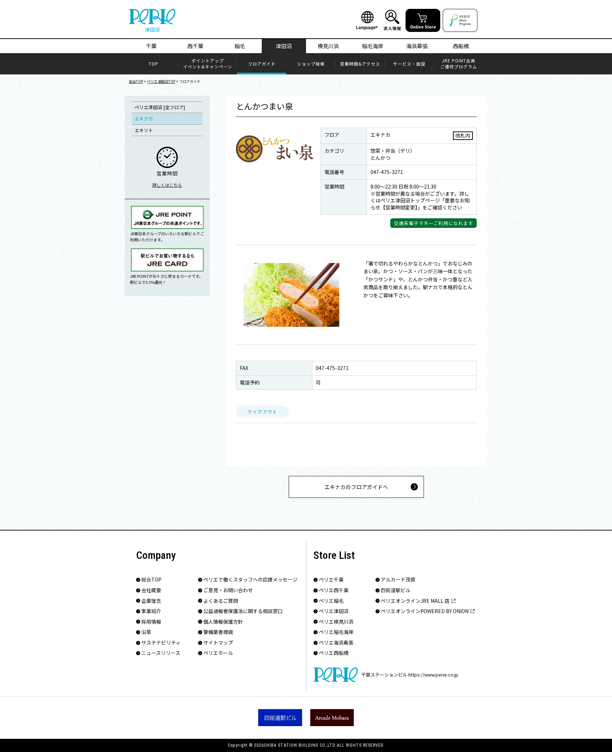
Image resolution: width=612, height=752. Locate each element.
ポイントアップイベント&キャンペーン (207, 63)
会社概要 (151, 590)
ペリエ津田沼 (333, 611)
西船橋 (461, 46)
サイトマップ (218, 642)
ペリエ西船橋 (333, 653)
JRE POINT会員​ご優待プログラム (458, 63)
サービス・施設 (409, 64)
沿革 (146, 632)
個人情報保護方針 (223, 621)
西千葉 (195, 46)
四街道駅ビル (395, 590)
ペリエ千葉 (331, 579)
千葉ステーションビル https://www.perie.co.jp (409, 674)
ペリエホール (218, 653)
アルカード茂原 (398, 579)
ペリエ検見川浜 (336, 621)
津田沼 (284, 46)
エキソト (144, 130)
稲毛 (239, 46)
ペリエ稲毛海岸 (336, 632)
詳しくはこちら (167, 185)
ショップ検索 (311, 64)
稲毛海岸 (372, 46)
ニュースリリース (160, 653)
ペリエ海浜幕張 (336, 642)
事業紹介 (151, 611)
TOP (153, 64)
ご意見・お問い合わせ (228, 590)
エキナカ (144, 118)
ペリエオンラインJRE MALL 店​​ (415, 600)
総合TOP (136, 81)
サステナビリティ (161, 642)
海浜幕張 (416, 46)
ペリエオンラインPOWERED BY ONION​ (425, 611)
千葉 (151, 46)
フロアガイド (262, 64)
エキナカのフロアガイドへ (356, 486)
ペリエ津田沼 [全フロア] (160, 107)
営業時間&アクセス (360, 64)
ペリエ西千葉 (333, 590)
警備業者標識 (218, 632)
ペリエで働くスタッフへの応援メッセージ (250, 579)
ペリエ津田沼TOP (161, 81)
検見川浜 (328, 46)
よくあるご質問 (220, 600)
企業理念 (151, 600)
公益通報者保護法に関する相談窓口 (243, 611)
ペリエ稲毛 (331, 600)
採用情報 (151, 621)
